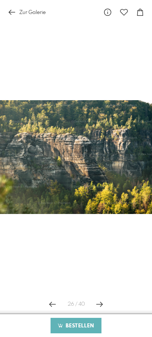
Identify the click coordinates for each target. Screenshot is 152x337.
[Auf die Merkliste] (124, 12)
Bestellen (79, 326)
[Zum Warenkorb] (140, 12)
